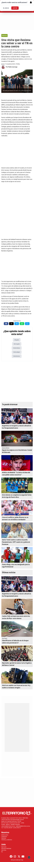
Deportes (4, 35)
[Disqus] (17, 381)
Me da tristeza (16, 348)
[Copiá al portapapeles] (27, 323)
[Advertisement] (17, 224)
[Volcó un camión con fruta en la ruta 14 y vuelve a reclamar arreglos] (17, 676)
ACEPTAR (15, 8)
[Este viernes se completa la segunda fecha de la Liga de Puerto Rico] (17, 485)
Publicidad (3, 838)
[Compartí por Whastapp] (22, 323)
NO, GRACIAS (6, 8)
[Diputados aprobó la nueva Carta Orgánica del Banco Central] (17, 653)
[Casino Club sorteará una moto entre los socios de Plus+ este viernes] (17, 606)
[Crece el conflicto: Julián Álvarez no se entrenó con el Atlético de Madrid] (17, 508)
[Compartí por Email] (16, 323)
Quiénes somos (4, 835)
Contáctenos (4, 836)
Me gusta (17, 340)
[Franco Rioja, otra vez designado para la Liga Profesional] (17, 555)
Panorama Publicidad (6, 848)
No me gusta (17, 344)
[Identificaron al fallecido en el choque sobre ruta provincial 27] (17, 629)
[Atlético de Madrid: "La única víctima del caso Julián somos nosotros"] (17, 463)
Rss (2, 851)
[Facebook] (11, 856)
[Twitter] (19, 856)
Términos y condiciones (6, 839)
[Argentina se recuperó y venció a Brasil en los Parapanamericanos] (17, 416)
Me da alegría (17, 352)
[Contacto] (23, 856)
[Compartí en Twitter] (11, 323)
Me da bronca (17, 356)
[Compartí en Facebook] (6, 323)
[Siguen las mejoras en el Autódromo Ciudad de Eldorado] (17, 438)
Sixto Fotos (3, 850)
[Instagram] (15, 856)
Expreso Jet (3, 847)
